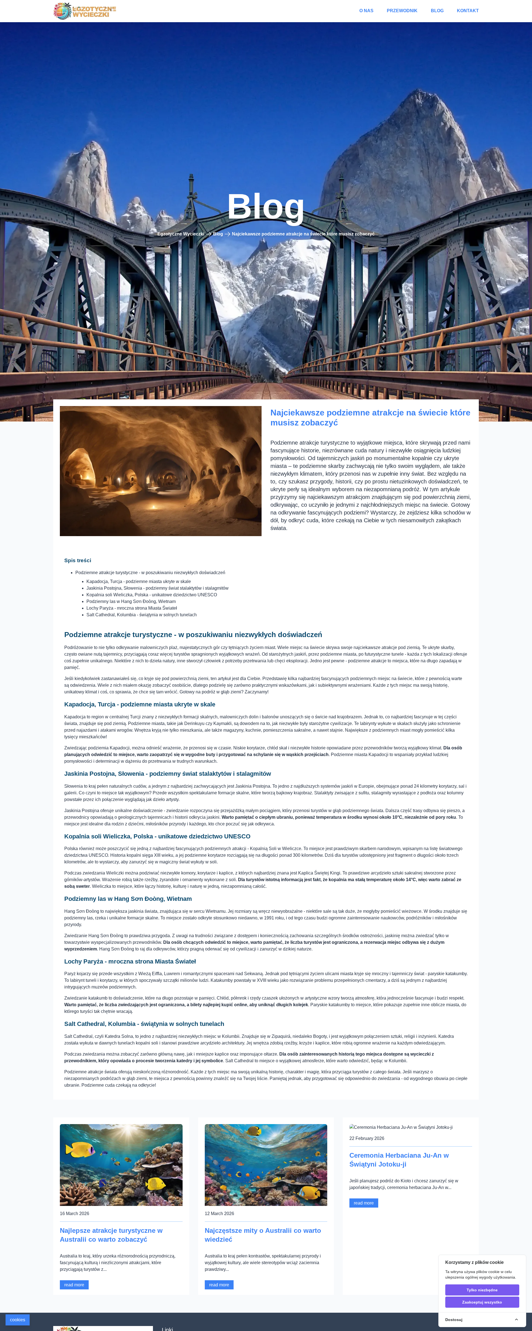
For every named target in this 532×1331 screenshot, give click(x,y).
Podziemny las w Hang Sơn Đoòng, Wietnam (131, 601)
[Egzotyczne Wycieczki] (85, 11)
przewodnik (402, 10)
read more (74, 1284)
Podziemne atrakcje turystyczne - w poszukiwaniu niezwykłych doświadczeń (150, 572)
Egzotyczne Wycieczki (180, 234)
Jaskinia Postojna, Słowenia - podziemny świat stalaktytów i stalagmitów (157, 588)
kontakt (468, 10)
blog (437, 10)
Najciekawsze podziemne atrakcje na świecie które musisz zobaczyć (303, 234)
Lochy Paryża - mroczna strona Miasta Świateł (131, 608)
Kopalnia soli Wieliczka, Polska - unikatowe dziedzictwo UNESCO (151, 594)
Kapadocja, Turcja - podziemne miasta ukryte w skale (138, 581)
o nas (366, 10)
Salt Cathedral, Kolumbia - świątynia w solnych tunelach (141, 614)
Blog (218, 234)
